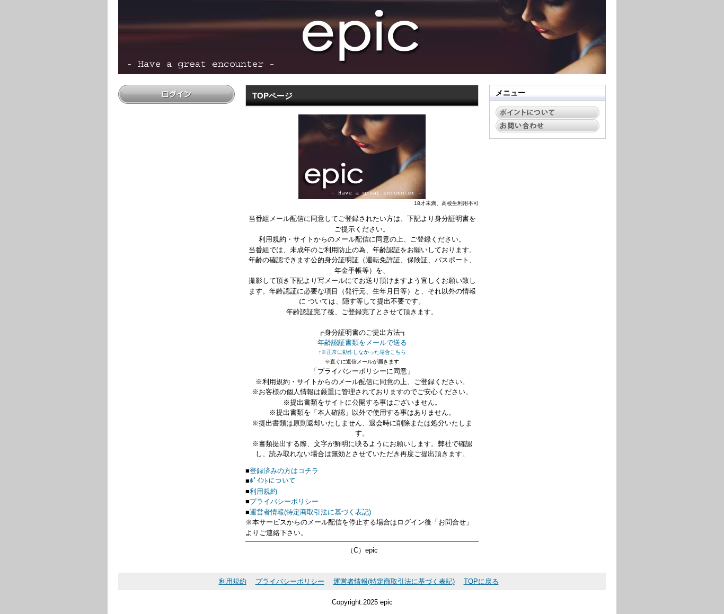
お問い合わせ (547, 125)
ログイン (176, 94)
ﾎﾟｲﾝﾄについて (273, 481)
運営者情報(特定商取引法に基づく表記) (310, 512)
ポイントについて (547, 112)
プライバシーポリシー (284, 501)
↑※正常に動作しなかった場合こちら (362, 352)
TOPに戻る (481, 581)
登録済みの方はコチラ (284, 471)
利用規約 (263, 491)
